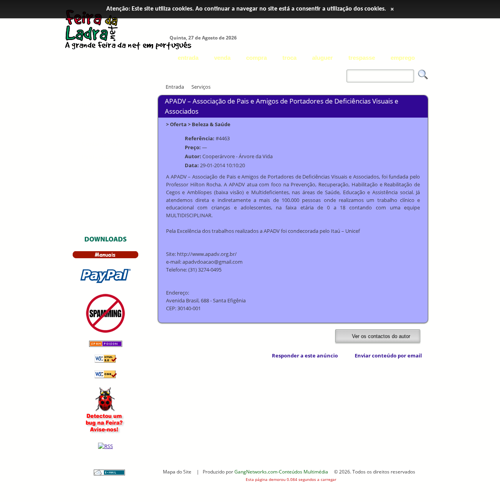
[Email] (109, 473)
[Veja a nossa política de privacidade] (105, 331)
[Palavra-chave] (344, 71)
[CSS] (106, 376)
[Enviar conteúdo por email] (350, 355)
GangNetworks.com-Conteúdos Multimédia (281, 471)
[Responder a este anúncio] (267, 355)
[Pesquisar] (423, 75)
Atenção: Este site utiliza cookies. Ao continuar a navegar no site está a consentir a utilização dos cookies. (246, 9)
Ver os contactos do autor (380, 336)
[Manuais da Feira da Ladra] (105, 257)
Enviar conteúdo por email (388, 355)
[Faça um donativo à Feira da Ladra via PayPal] (105, 284)
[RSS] (105, 446)
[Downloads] (105, 241)
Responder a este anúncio (305, 355)
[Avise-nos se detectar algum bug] (105, 433)
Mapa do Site (177, 471)
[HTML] (106, 361)
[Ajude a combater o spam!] (105, 345)
